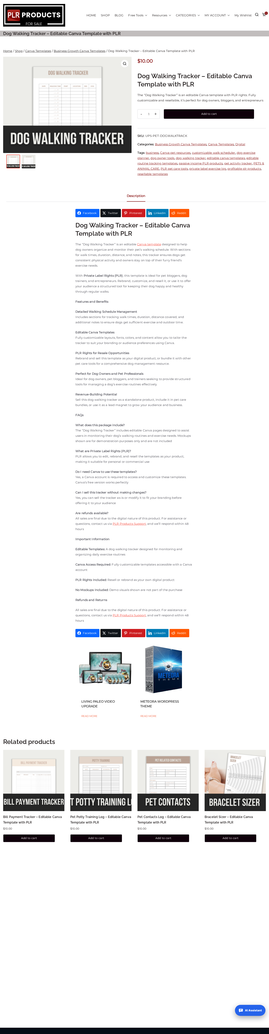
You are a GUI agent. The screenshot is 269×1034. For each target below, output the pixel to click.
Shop (19, 51)
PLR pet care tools (174, 169)
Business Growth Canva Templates (80, 51)
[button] (145, 15)
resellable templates (152, 174)
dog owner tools (162, 158)
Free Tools (135, 15)
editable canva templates (226, 158)
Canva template (149, 244)
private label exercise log (207, 169)
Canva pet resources (175, 153)
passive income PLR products (201, 163)
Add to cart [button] (29, 838)
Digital (240, 144)
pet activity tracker (238, 163)
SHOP (105, 15)
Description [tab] (136, 196)
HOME (91, 15)
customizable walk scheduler (213, 153)
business (152, 153)
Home (7, 51)
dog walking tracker (191, 158)
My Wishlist (243, 15)
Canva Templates (38, 51)
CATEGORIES (186, 15)
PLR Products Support (129, 524)
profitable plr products (244, 169)
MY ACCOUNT (215, 15)
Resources (159, 15)
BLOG (119, 15)
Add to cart (209, 114)
